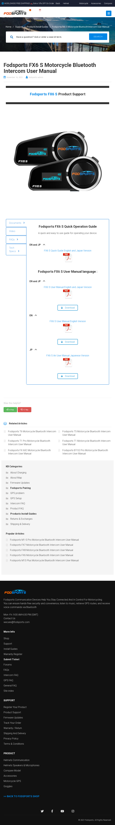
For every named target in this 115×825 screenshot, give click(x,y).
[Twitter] (42, 811)
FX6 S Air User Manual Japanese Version (67, 355)
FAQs (6, 669)
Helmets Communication (16, 760)
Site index (9, 690)
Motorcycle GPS (12, 781)
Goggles (8, 786)
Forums (8, 664)
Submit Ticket (11, 659)
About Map (16, 477)
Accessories (96, 3)
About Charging (18, 472)
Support (8, 643)
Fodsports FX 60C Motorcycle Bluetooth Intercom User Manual (29, 452)
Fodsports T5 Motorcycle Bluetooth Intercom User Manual (86, 433)
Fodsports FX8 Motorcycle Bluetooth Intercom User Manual (41, 550)
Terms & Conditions (14, 743)
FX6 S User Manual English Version (68, 321)
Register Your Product (15, 707)
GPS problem (17, 493)
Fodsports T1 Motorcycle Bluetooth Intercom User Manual (86, 442)
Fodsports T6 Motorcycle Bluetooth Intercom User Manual (32, 433)
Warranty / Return (13, 728)
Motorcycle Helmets (83, 6)
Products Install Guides (37, 27)
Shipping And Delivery (15, 733)
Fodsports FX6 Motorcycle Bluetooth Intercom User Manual (41, 555)
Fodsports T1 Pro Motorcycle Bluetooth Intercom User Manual (29, 442)
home (8, 27)
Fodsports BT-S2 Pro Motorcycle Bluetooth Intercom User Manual (85, 452)
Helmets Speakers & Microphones (21, 765)
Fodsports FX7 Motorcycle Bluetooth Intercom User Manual (41, 544)
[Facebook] (52, 811)
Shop (6, 638)
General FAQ (10, 685)
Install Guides (11, 648)
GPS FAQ (8, 680)
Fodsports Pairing (20, 488)
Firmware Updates (20, 482)
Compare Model (12, 770)
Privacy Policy (11, 738)
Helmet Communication (69, 6)
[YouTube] (62, 811)
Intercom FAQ (17, 503)
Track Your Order (12, 722)
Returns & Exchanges (21, 518)
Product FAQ (17, 508)
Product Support (12, 712)
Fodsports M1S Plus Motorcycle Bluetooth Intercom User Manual (44, 560)
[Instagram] (73, 811)
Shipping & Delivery (20, 524)
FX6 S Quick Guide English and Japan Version (67, 250)
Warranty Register (13, 654)
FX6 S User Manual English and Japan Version (68, 287)
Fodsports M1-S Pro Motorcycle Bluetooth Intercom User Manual (44, 539)
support (19, 27)
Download (70, 308)
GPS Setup (16, 498)
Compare (108, 3)
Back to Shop (58, 10)
